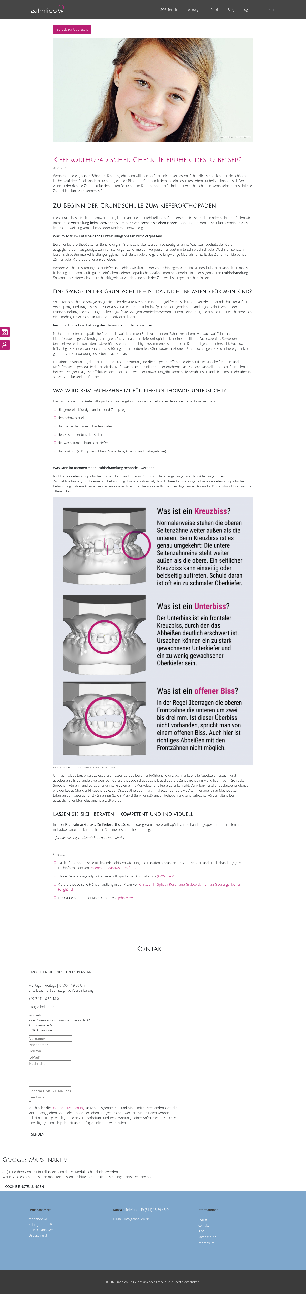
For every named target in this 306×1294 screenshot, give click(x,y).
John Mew (125, 897)
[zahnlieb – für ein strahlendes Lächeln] (47, 8)
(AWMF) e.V (165, 876)
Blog (231, 9)
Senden (37, 1134)
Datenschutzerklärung (68, 1108)
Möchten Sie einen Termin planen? (61, 972)
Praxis (215, 9)
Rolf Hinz (130, 868)
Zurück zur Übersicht (72, 29)
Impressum (206, 1243)
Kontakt (203, 1225)
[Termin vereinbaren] (5, 332)
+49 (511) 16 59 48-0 (153, 1209)
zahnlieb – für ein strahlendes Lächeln (141, 1282)
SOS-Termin (169, 9)
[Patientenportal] (5, 345)
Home (202, 1219)
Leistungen (194, 9)
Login (246, 9)
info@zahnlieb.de (137, 1219)
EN (269, 10)
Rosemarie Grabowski (106, 868)
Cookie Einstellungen (24, 1186)
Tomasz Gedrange (216, 884)
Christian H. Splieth (153, 884)
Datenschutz (207, 1237)
